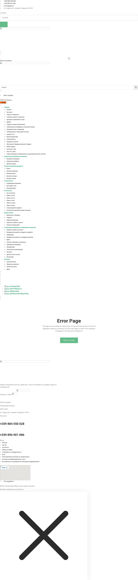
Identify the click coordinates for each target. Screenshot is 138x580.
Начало (4, 443)
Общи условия (7, 450)
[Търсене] (4, 24)
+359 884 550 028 (12, 424)
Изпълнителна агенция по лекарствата (15, 457)
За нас (4, 445)
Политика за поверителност (12, 452)
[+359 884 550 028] (0, 418)
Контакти (5, 447)
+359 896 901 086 (12, 435)
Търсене (3, 13)
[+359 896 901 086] (0, 429)
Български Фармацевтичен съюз (13, 459)
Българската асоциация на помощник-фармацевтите (20, 461)
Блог (3, 454)
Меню (3, 102)
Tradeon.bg (28, 489)
